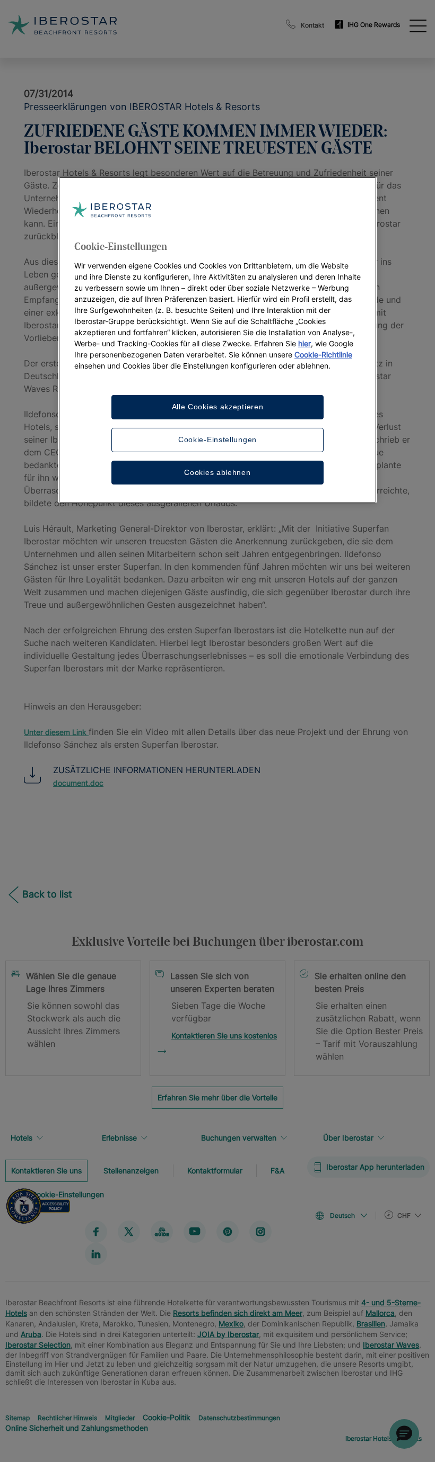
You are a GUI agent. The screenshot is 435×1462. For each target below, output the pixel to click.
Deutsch (342, 1215)
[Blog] (162, 1231)
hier (304, 343)
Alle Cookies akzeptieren (218, 406)
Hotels (21, 1137)
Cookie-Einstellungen (217, 439)
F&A (277, 1169)
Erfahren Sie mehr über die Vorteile (217, 1097)
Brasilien (370, 1323)
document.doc (78, 782)
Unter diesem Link (56, 732)
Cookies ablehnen (217, 472)
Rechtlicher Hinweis (67, 1417)
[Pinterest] (227, 1231)
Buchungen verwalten (238, 1137)
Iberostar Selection (38, 1344)
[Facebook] (96, 1231)
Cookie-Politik (166, 1416)
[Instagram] (260, 1231)
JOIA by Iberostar (228, 1333)
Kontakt (312, 25)
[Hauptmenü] (418, 24)
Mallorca (380, 1312)
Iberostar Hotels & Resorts (383, 1438)
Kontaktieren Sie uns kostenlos (224, 1035)
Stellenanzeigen (131, 1169)
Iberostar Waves (391, 1344)
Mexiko (231, 1323)
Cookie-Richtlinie (323, 354)
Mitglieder (120, 1417)
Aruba (31, 1333)
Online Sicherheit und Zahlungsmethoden (76, 1427)
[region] (217, 340)
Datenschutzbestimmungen (239, 1417)
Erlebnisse (119, 1137)
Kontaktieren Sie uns (46, 1169)
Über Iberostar (348, 1137)
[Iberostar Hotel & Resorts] (110, 24)
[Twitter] (129, 1231)
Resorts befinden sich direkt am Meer (237, 1312)
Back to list (47, 894)
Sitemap (17, 1417)
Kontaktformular (214, 1169)
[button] (404, 1434)
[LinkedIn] (96, 1253)
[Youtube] (195, 1231)
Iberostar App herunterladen (375, 1166)
